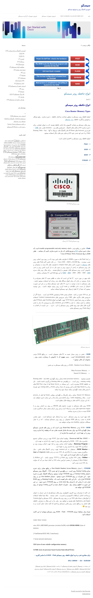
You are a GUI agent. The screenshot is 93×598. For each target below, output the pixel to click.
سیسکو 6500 (18, 161)
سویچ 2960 (14, 153)
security (17, 146)
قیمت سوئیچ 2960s (14, 174)
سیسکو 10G (11, 156)
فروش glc (16, 162)
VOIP (20, 56)
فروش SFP (23, 165)
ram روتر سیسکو (40, 566)
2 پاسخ (88, 99)
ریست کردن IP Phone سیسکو (16, 127)
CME (36, 128)
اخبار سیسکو (20, 83)
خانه (89, 16)
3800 (69, 273)
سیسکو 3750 (21, 159)
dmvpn (14, 142)
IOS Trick (18, 80)
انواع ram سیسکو (85, 569)
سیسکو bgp (9, 160)
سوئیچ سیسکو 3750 (10, 152)
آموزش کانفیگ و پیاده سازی (17, 51)
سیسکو (85, 5)
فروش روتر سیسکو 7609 (18, 116)
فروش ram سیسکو (50, 569)
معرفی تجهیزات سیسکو (17, 100)
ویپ (19, 178)
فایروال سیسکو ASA (17, 94)
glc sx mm (14, 144)
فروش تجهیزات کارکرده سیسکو (27, 16)
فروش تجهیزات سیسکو (49, 16)
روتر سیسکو (69, 119)
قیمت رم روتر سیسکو (78, 571)
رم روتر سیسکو (61, 569)
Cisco (17, 140)
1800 (88, 273)
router (23, 144)
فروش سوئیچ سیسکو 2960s (12, 169)
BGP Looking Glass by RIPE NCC (72, 16)
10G (6, 140)
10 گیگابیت (23, 140)
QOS (20, 53)
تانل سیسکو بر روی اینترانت (14, 150)
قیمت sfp (11, 173)
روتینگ (22, 61)
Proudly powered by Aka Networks (80, 591)
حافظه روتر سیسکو (73, 569)
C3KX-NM (10, 140)
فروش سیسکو (20, 171)
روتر (24, 72)
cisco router (8, 142)
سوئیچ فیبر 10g (22, 153)
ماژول (22, 97)
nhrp (18, 144)
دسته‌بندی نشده (21, 70)
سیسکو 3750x (11, 158)
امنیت (22, 59)
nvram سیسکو (50, 566)
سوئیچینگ (21, 64)
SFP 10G (23, 146)
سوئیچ (24, 75)
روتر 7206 (22, 152)
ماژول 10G (16, 176)
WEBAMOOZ (86, 594)
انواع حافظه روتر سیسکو (77, 93)
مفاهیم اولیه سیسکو (18, 67)
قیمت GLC (17, 173)
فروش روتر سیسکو (16, 165)
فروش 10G (23, 162)
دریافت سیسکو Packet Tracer (16, 124)
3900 (64, 273)
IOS (76, 251)
